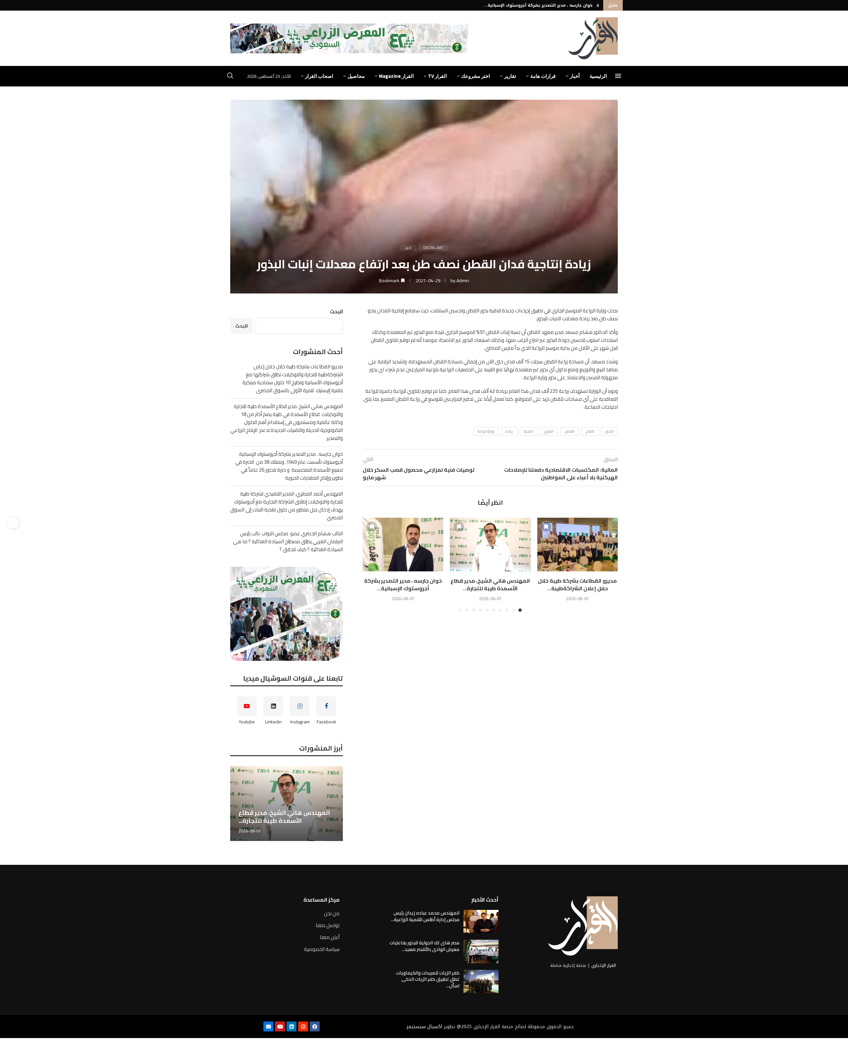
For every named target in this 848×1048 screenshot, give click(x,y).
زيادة (509, 431)
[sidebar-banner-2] (286, 614)
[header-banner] (350, 38)
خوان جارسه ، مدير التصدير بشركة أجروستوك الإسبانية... (538, 5)
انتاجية (528, 431)
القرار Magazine (396, 76)
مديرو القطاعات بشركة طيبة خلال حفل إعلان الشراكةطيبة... (577, 584)
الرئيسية (598, 76)
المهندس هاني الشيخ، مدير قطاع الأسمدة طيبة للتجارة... (490, 584)
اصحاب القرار (319, 76)
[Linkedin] (291, 1026)
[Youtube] (280, 1026)
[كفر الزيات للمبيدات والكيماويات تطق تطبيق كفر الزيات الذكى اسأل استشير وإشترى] (481, 981)
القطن (569, 431)
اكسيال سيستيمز (424, 1026)
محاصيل (356, 76)
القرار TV (437, 76)
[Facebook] (315, 1026)
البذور (609, 431)
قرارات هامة (543, 76)
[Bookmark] (546, 526)
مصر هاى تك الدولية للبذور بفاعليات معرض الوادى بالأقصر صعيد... (424, 946)
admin (462, 280)
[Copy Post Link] (13, 522)
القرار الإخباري (603, 965)
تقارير (510, 76)
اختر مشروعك (475, 76)
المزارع (549, 431)
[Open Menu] (618, 76)
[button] (598, 5)
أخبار (575, 76)
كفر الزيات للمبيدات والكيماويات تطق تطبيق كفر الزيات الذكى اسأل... (427, 979)
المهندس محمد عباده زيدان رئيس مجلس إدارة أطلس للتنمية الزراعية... (425, 916)
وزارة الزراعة (486, 431)
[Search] (230, 76)
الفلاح (590, 431)
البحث (336, 311)
